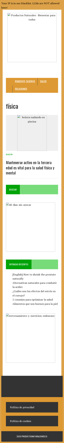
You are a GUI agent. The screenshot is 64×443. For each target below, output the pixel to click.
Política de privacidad (22, 407)
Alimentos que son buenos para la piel (35, 304)
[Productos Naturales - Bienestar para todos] (32, 37)
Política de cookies (20, 421)
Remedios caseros (25, 81)
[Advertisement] (35, 68)
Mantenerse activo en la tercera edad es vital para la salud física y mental (30, 167)
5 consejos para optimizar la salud (32, 299)
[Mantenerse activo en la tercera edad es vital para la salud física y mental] (32, 149)
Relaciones (21, 89)
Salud (43, 81)
